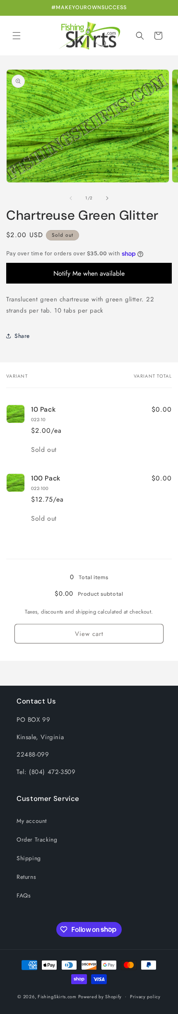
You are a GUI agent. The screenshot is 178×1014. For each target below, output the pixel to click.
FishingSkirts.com (57, 996)
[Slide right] (107, 198)
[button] (16, 36)
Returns (26, 877)
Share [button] (22, 336)
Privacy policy (145, 996)
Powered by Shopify (100, 996)
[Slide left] (71, 198)
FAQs (24, 895)
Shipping (29, 858)
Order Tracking (37, 839)
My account (32, 821)
